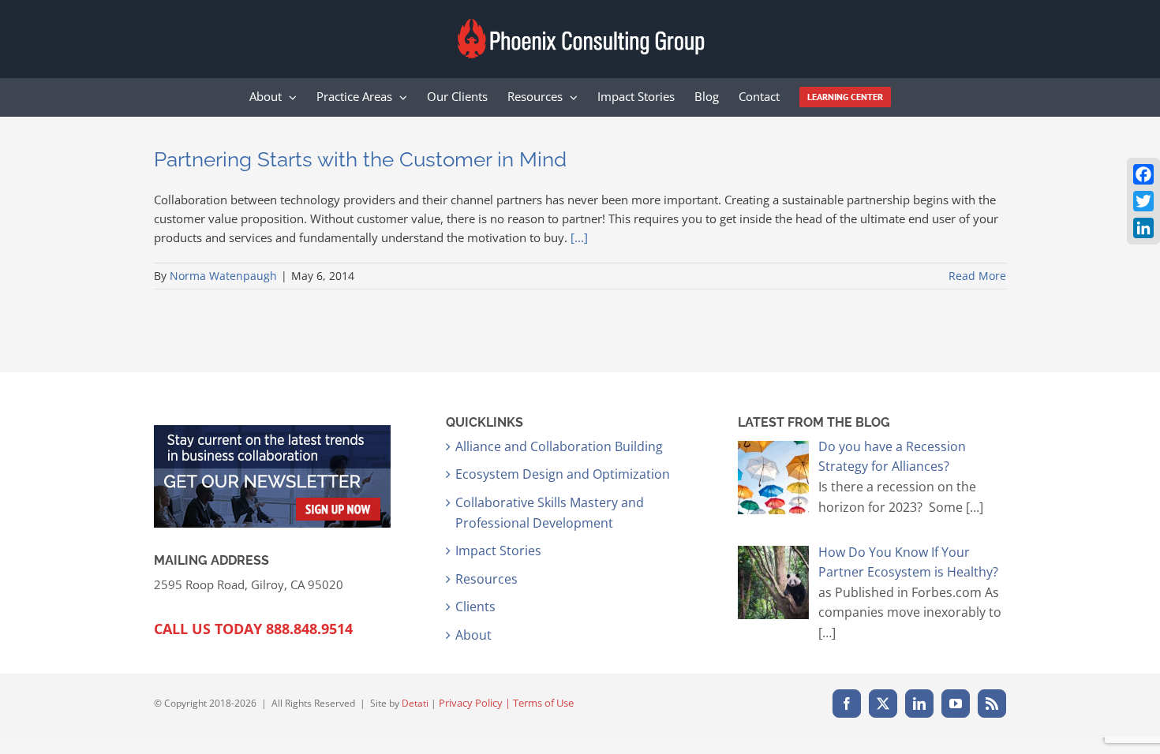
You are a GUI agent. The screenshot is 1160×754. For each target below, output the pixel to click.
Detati (415, 703)
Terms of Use (543, 703)
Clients (475, 606)
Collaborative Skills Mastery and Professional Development (549, 513)
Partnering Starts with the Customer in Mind (360, 159)
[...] (579, 237)
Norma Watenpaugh (223, 275)
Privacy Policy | (476, 703)
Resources (486, 579)
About (473, 635)
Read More (977, 275)
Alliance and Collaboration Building (559, 446)
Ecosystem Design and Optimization (562, 474)
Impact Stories (498, 550)
